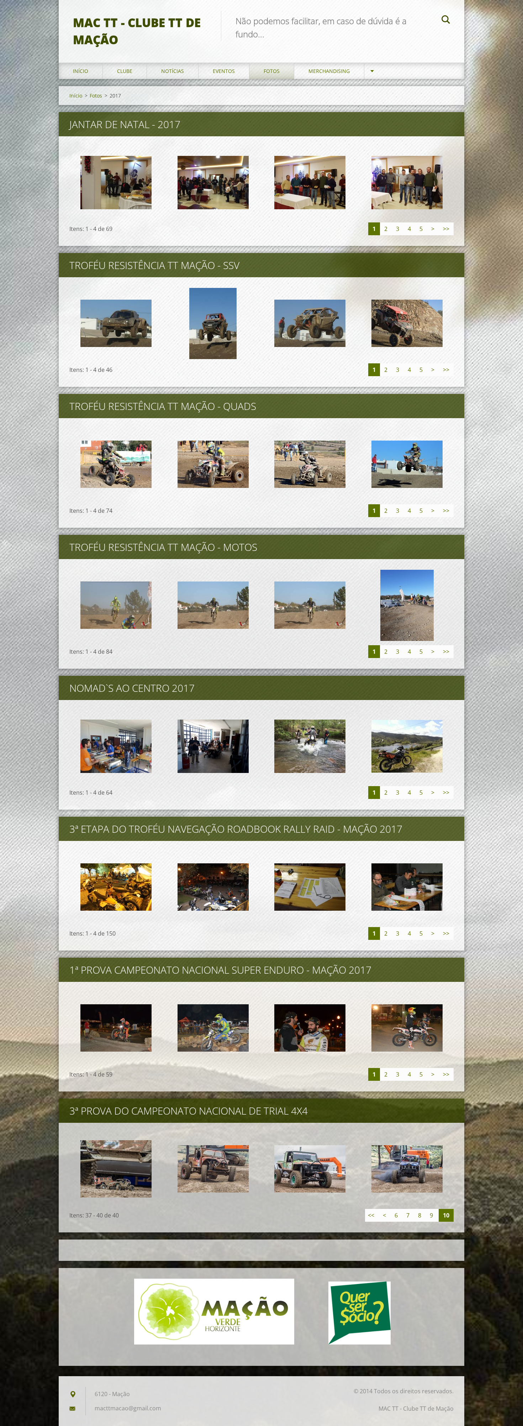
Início (80, 71)
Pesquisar (446, 20)
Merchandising (329, 71)
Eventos (224, 71)
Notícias (172, 71)
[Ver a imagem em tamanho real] (116, 182)
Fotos (272, 71)
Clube (124, 71)
